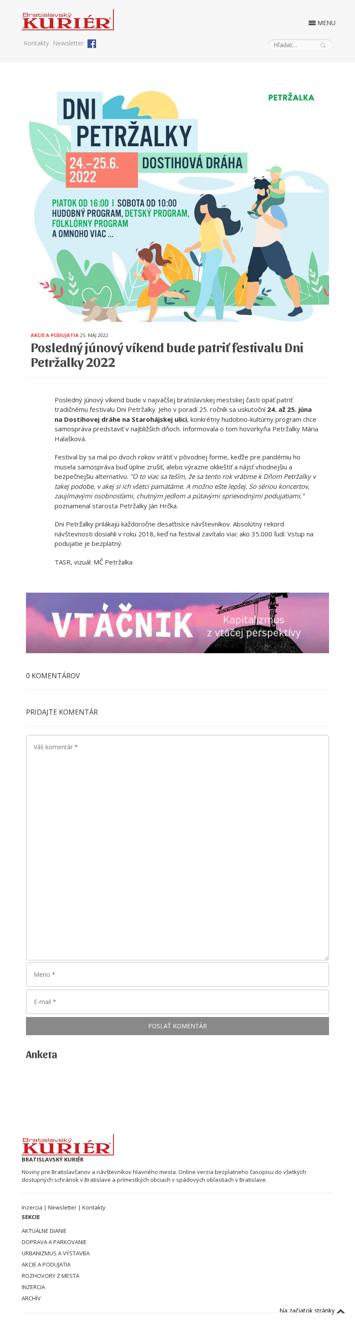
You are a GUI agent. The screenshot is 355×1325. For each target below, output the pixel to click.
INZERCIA (33, 1287)
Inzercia (32, 1207)
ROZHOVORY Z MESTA (50, 1276)
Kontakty (36, 43)
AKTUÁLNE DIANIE (44, 1231)
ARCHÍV (31, 1298)
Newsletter (68, 43)
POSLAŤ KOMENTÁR (177, 1026)
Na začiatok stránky (307, 1310)
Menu (326, 23)
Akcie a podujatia (55, 335)
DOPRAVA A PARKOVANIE (54, 1242)
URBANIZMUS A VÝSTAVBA (56, 1253)
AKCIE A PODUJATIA (46, 1264)
